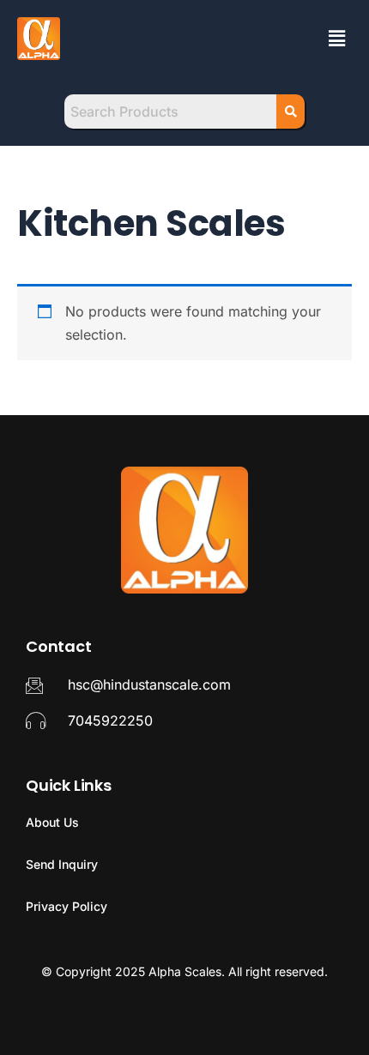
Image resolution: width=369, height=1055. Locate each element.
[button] (337, 38)
